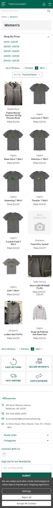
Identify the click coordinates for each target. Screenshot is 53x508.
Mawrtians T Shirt (13, 159)
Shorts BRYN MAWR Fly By (40, 286)
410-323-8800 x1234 (16, 413)
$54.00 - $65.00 (11, 61)
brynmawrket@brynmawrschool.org (23, 419)
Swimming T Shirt (13, 200)
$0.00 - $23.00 (11, 42)
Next (42, 68)
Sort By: (17, 75)
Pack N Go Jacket (39, 244)
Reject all (26, 497)
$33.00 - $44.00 (11, 51)
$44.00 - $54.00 (11, 56)
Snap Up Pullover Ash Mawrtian (39, 333)
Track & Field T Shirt (13, 243)
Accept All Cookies (26, 503)
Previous (29, 68)
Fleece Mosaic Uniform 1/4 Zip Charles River (13, 115)
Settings (26, 491)
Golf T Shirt (13, 291)
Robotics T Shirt (39, 159)
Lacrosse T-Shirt (39, 118)
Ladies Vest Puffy (13, 334)
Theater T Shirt (40, 200)
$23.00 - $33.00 (11, 46)
